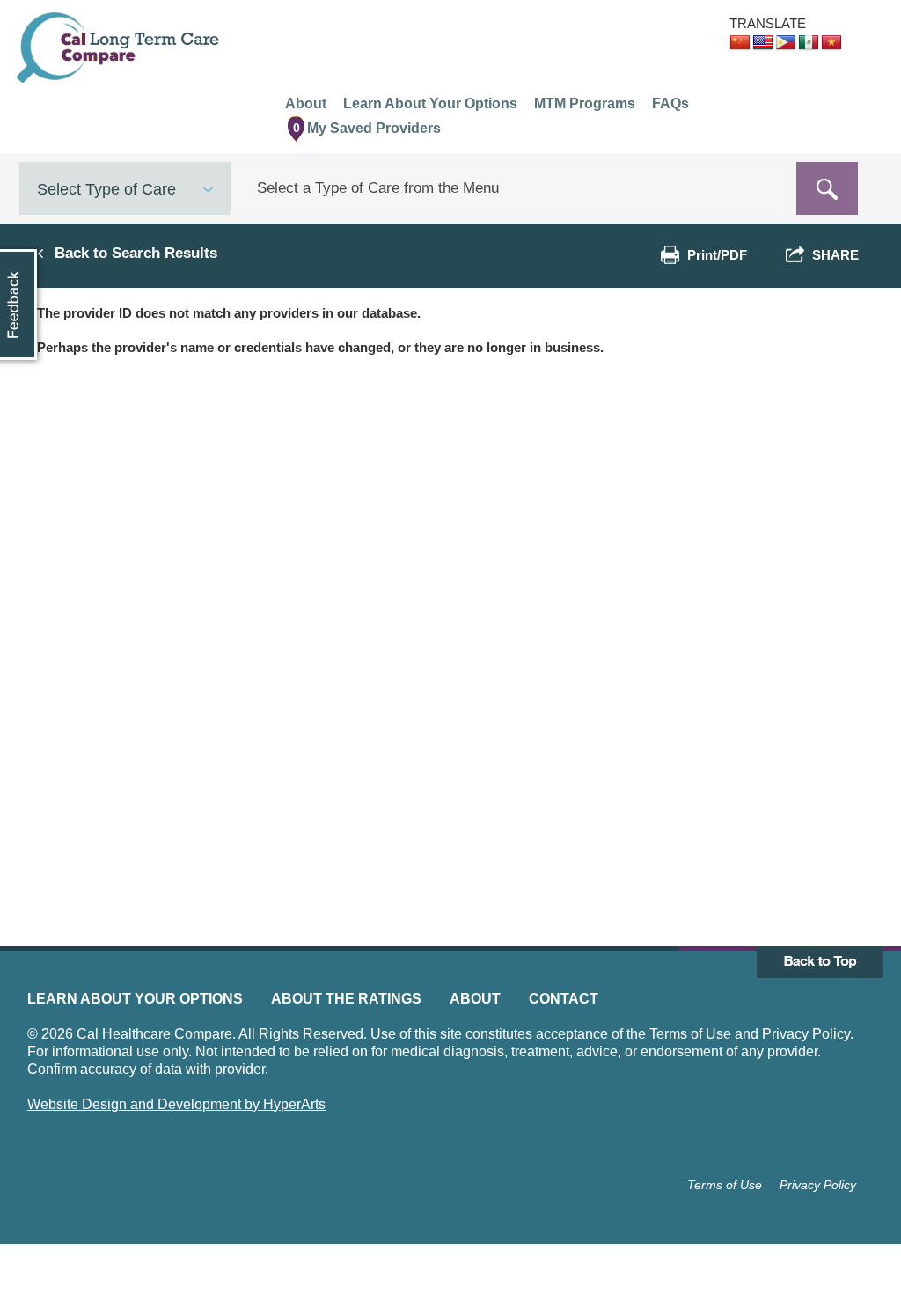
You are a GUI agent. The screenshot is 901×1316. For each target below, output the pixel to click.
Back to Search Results (136, 253)
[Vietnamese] (831, 43)
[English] (762, 43)
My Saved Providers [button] (367, 128)
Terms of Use (724, 1185)
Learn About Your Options (135, 998)
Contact (563, 998)
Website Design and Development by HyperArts (176, 1104)
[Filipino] (785, 43)
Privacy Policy (818, 1185)
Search (827, 188)
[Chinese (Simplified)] (740, 43)
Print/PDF (717, 254)
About (475, 998)
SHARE (832, 254)
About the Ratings (346, 998)
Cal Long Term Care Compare (120, 47)
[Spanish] (808, 43)
